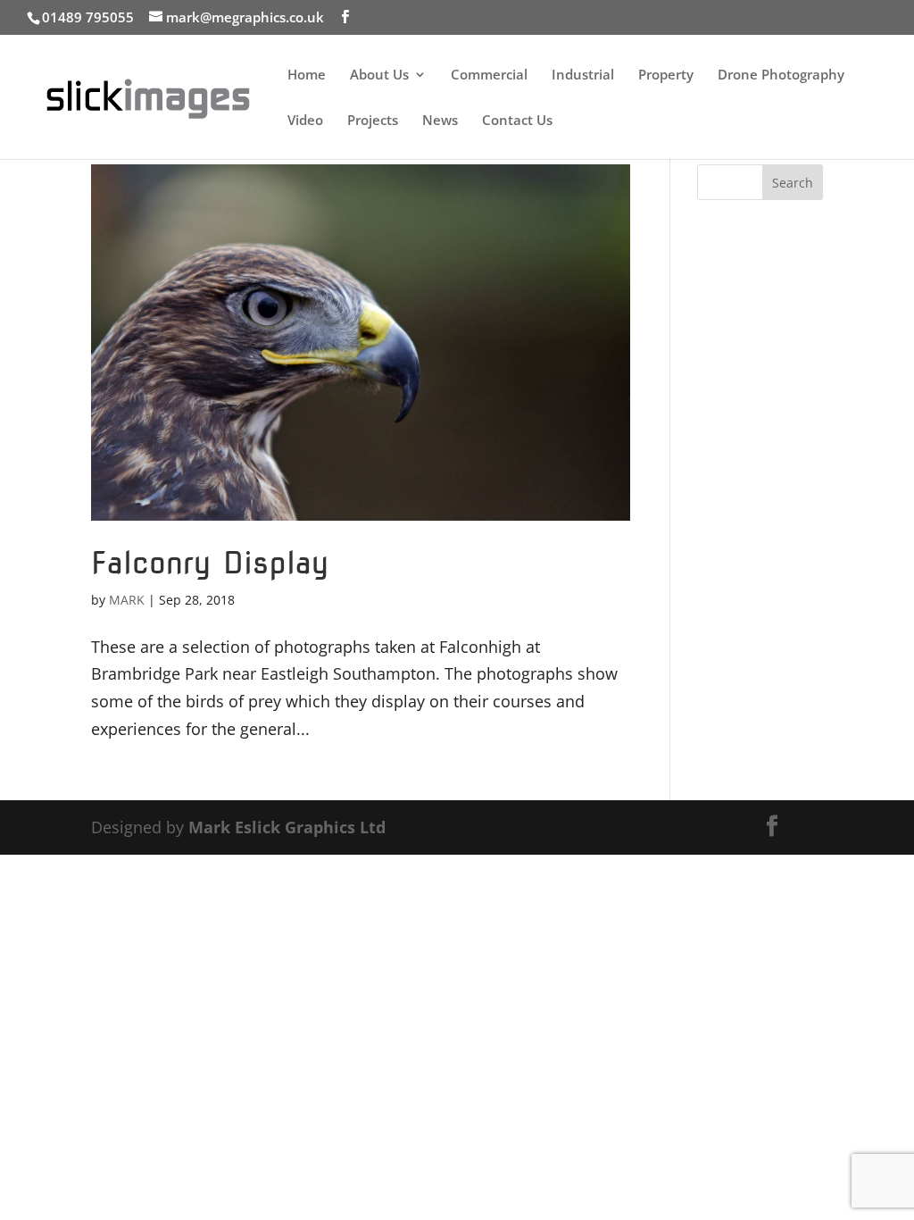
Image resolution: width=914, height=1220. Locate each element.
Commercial (489, 75)
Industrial (583, 75)
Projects (372, 121)
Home (306, 75)
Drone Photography (781, 75)
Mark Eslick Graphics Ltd (287, 827)
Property (666, 75)
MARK (127, 599)
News (440, 121)
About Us (379, 75)
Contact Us (517, 121)
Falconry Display (210, 562)
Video (305, 121)
